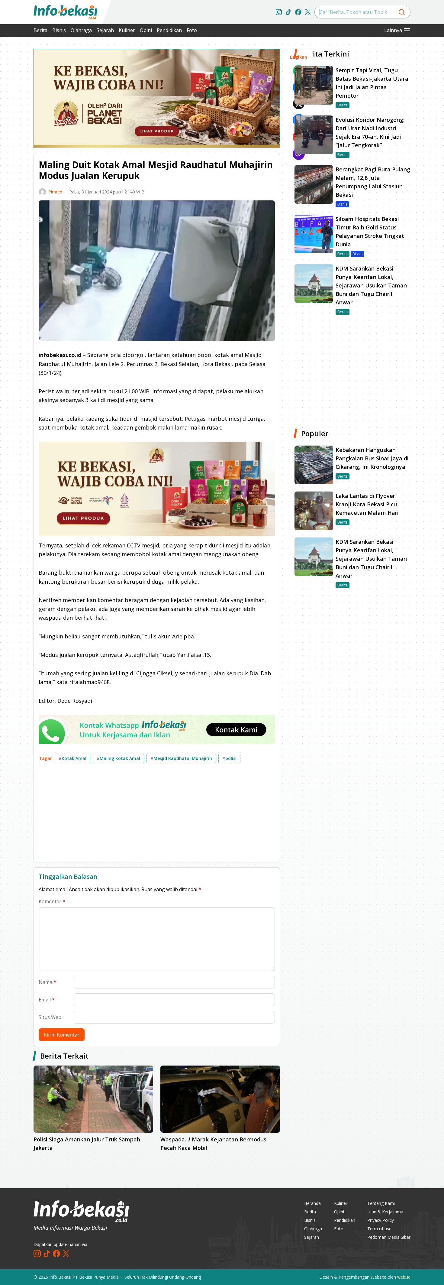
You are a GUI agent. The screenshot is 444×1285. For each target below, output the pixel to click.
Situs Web (50, 1017)
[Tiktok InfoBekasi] (288, 12)
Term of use (379, 1228)
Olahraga (81, 30)
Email (47, 999)
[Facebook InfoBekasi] (298, 12)
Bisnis (59, 30)
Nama (47, 982)
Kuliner (127, 30)
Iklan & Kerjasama (385, 1212)
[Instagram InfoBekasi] (279, 12)
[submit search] (401, 12)
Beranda (312, 1203)
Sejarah (105, 30)
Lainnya (393, 30)
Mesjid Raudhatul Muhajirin (181, 758)
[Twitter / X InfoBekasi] (308, 12)
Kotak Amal (72, 758)
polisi (229, 758)
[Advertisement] (157, 815)
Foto (192, 30)
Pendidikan (169, 30)
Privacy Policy (380, 1220)
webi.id (403, 1277)
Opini (146, 30)
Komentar (52, 901)
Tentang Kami (381, 1203)
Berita (40, 30)
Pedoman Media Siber (388, 1237)
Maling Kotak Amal (118, 758)
